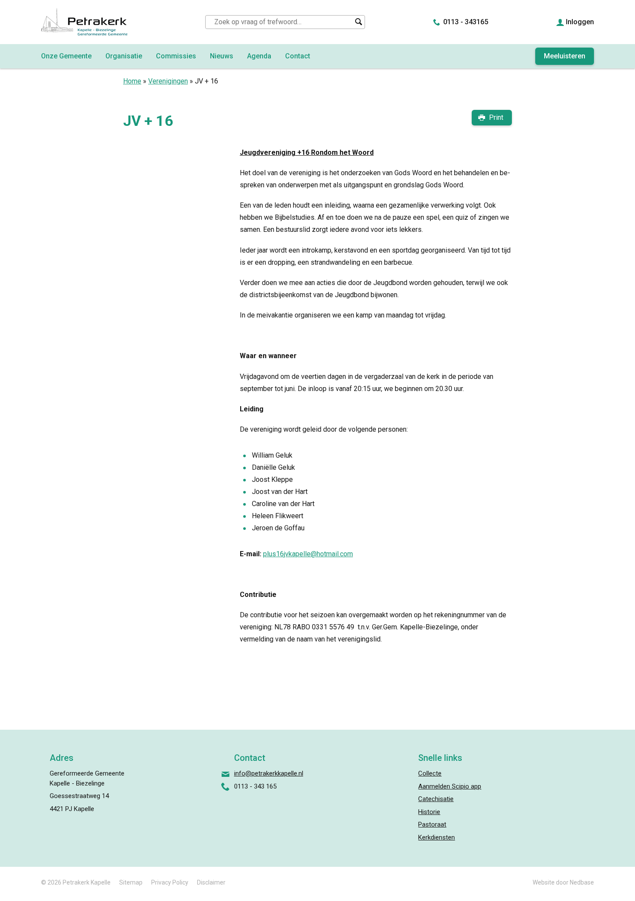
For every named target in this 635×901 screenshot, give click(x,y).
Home (132, 81)
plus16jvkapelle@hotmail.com (308, 554)
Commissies (176, 56)
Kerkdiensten (436, 837)
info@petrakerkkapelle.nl (268, 773)
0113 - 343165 (465, 22)
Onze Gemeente (66, 56)
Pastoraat (432, 824)
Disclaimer (211, 882)
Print (496, 117)
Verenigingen (168, 81)
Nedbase (582, 882)
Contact (297, 56)
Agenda (259, 56)
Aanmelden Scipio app (449, 786)
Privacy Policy (169, 882)
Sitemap (131, 882)
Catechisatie (436, 799)
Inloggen (580, 22)
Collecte (429, 773)
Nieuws (221, 56)
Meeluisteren (564, 56)
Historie (429, 812)
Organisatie (123, 56)
